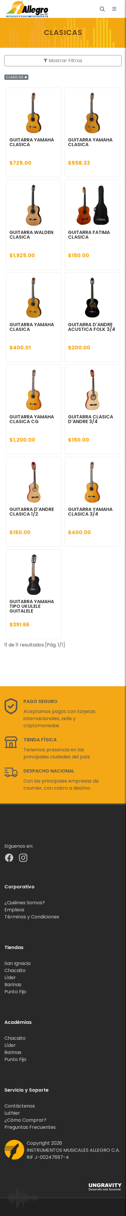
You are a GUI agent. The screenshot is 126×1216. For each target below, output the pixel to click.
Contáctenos (19, 1106)
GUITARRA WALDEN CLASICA (31, 234)
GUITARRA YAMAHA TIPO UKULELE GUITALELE (31, 606)
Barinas (12, 984)
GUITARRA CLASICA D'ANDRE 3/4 (90, 419)
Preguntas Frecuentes (30, 1127)
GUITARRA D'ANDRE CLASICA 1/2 (31, 511)
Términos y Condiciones (31, 916)
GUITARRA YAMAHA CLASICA (31, 142)
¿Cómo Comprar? (25, 1120)
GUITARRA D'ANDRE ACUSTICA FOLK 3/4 (91, 327)
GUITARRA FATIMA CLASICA (89, 234)
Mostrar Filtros (64, 60)
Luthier (12, 1113)
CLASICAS (15, 77)
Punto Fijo (15, 991)
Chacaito (14, 970)
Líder (10, 977)
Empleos (14, 909)
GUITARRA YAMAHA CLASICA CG (31, 419)
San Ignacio (17, 963)
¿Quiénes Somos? (24, 902)
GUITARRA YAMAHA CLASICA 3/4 (90, 511)
